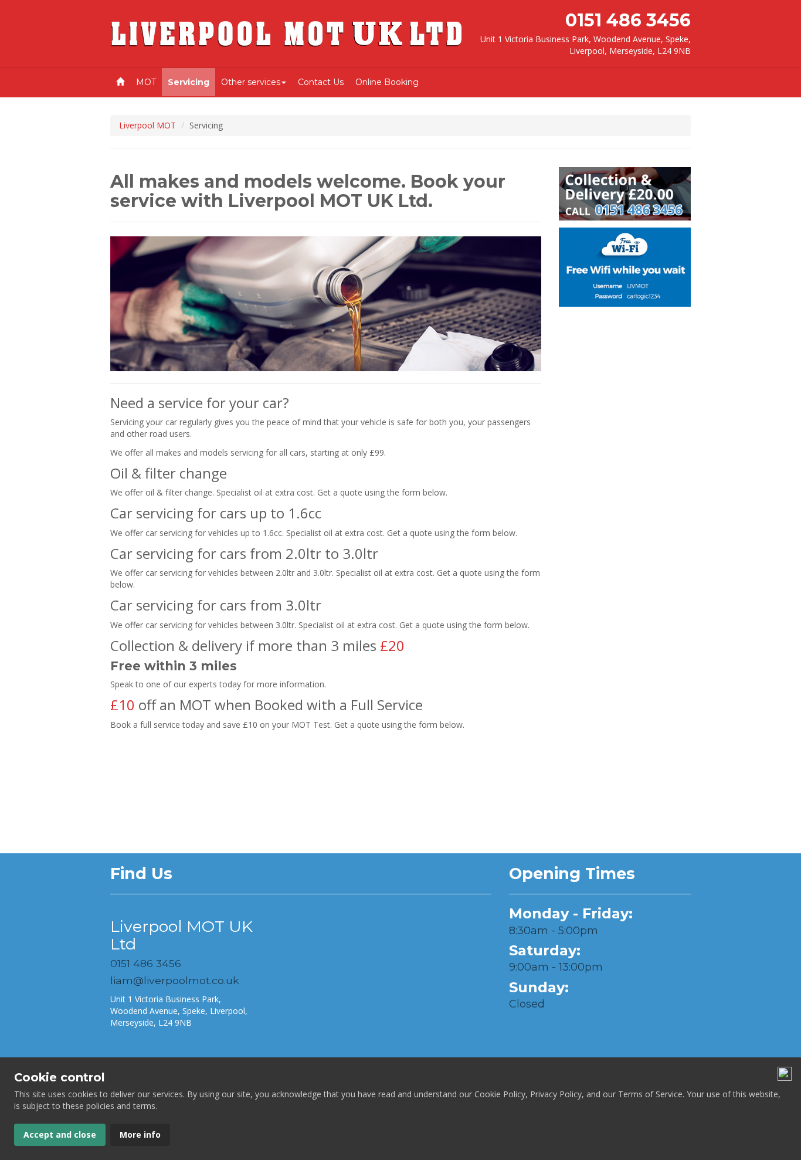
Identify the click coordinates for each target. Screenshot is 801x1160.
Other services (250, 82)
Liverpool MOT (147, 125)
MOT (146, 82)
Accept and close (59, 1134)
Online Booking (387, 82)
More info (140, 1134)
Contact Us (321, 82)
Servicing (188, 82)
